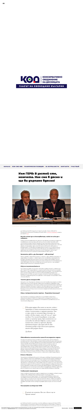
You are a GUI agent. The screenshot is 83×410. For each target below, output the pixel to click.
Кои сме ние (17, 166)
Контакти (65, 166)
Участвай (75, 166)
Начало (7, 166)
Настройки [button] (71, 408)
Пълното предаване (52, 232)
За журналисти (52, 166)
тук (28, 233)
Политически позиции (34, 166)
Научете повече (65, 408)
